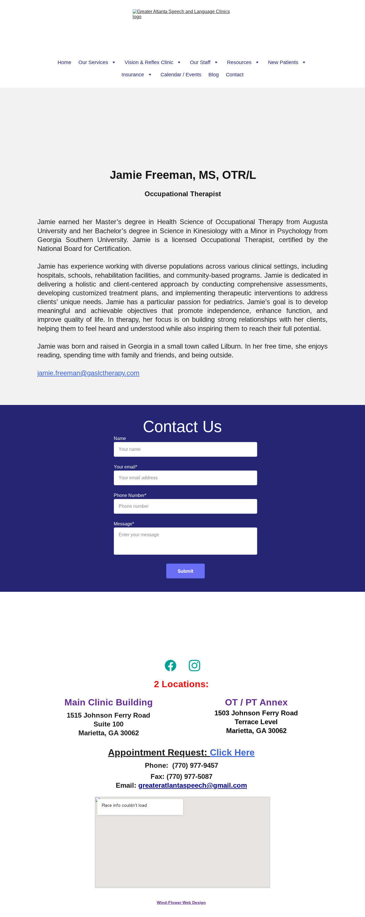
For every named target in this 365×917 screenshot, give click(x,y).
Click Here (232, 752)
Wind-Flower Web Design (181, 902)
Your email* (125, 466)
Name (120, 438)
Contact (235, 74)
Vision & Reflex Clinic (149, 62)
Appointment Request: (159, 752)
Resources (239, 62)
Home (64, 62)
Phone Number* (130, 495)
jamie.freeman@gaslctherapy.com (88, 373)
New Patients (283, 62)
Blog (213, 74)
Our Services (93, 62)
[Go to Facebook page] (170, 665)
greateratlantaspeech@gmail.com (192, 785)
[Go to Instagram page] (194, 665)
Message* (124, 523)
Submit (185, 571)
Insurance (132, 74)
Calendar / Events (181, 74)
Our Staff (200, 62)
